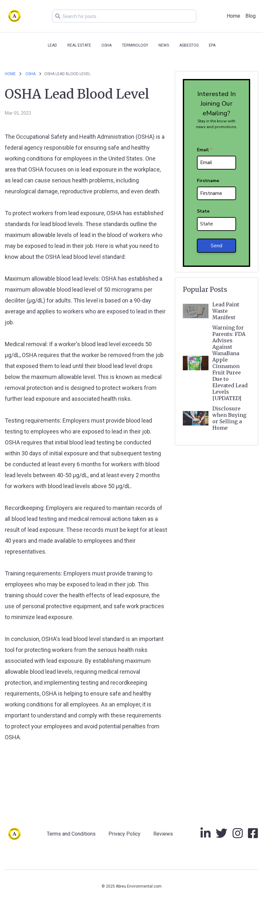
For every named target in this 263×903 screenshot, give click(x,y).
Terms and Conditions (71, 834)
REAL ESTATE (79, 45)
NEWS (163, 45)
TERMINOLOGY (135, 45)
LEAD (52, 45)
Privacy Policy (124, 834)
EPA (212, 45)
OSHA (106, 45)
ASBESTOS (189, 45)
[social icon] (205, 836)
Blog (250, 16)
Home (233, 16)
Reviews (163, 834)
